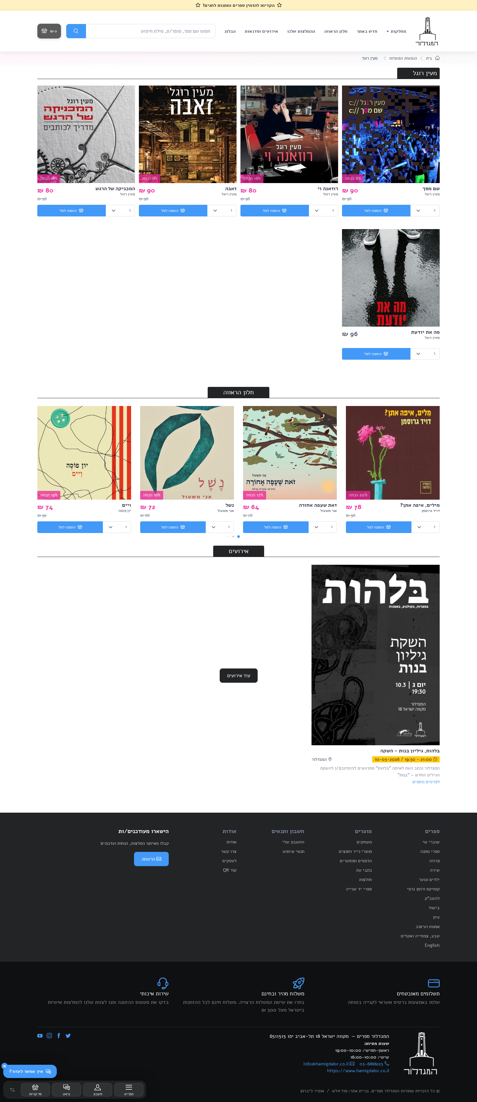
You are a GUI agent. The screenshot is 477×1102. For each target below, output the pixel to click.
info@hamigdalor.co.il (326, 1064)
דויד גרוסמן (431, 510)
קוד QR (230, 870)
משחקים (364, 842)
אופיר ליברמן (312, 1091)
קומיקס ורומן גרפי (423, 889)
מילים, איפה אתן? (420, 505)
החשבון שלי (293, 842)
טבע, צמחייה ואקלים (420, 936)
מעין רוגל (432, 194)
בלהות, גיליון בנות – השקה (410, 750)
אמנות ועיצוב (428, 926)
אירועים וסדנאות (261, 31)
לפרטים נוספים (426, 782)
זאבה (231, 188)
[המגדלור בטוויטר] (68, 1036)
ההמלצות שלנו (301, 31)
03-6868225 (371, 1064)
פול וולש (339, 1091)
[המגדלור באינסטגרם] (49, 1036)
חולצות (365, 879)
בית (429, 58)
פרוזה (434, 861)
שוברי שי (431, 842)
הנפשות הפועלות (403, 58)
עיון (436, 917)
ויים (126, 505)
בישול (434, 908)
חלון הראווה (336, 31)
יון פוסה (124, 510)
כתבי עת (364, 870)
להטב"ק (432, 898)
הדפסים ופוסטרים (356, 861)
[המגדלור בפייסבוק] (58, 1036)
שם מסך (431, 188)
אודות (231, 842)
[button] (12, 1089)
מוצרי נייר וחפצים (355, 851)
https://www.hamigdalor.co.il (358, 1071)
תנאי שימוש (293, 851)
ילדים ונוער (429, 879)
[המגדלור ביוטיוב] (40, 1036)
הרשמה (148, 859)
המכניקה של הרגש (115, 188)
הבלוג (230, 31)
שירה (435, 870)
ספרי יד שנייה (359, 889)
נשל (230, 505)
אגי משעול (328, 510)
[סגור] (4, 1066)
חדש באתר (367, 31)
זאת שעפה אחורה (318, 505)
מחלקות (398, 31)
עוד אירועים (238, 675)
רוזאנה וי (328, 188)
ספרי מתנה (430, 851)
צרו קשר (229, 851)
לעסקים (229, 861)
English (432, 945)
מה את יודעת (425, 332)
